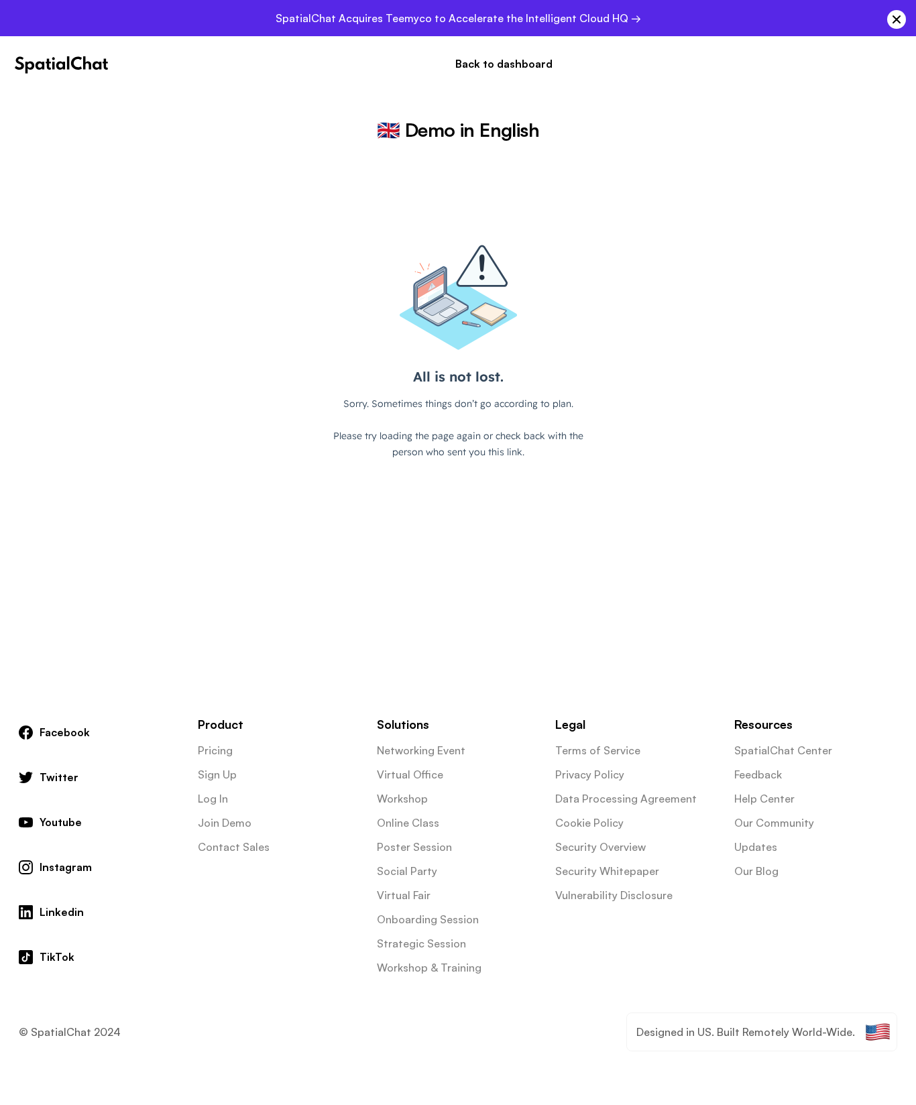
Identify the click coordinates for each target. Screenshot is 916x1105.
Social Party (407, 871)
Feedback (758, 774)
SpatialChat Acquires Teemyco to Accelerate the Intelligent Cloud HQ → (458, 18)
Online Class (408, 822)
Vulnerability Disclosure (614, 895)
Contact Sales (234, 847)
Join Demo (224, 822)
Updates (755, 847)
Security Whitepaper (607, 871)
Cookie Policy (589, 822)
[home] (62, 64)
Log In (213, 798)
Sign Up (217, 774)
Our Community (774, 822)
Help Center (764, 798)
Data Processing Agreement (626, 798)
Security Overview (600, 847)
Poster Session (414, 847)
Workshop (402, 798)
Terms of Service (597, 750)
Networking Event (421, 750)
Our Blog (756, 871)
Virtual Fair (404, 895)
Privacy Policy (589, 774)
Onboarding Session (428, 919)
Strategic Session (421, 943)
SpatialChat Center (783, 750)
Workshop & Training (429, 967)
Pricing (215, 750)
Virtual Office (410, 774)
